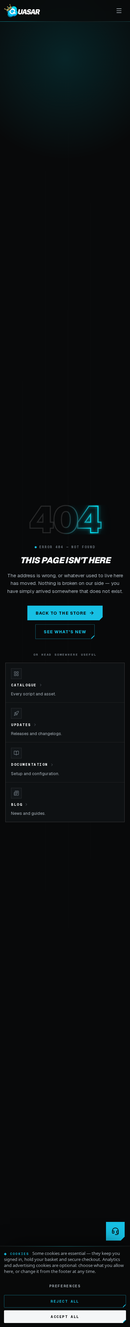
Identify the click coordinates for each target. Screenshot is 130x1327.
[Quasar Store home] (22, 10)
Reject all (65, 1301)
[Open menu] (119, 11)
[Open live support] (115, 1231)
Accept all (65, 1316)
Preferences (65, 1285)
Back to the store (61, 613)
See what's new (65, 632)
